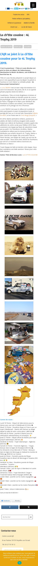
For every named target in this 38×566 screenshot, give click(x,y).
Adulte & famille (29, 23)
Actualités (27, 47)
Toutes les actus (18, 14)
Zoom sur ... (18, 47)
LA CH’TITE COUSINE (30, 155)
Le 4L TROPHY (6, 88)
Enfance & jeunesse (14, 23)
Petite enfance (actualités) (21, 19)
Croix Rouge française (28, 115)
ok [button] (31, 517)
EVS (28, 14)
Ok (19, 563)
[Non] (35, 558)
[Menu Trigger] (33, 5)
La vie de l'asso (26, 27)
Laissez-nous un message (13, 550)
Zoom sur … (14, 27)
